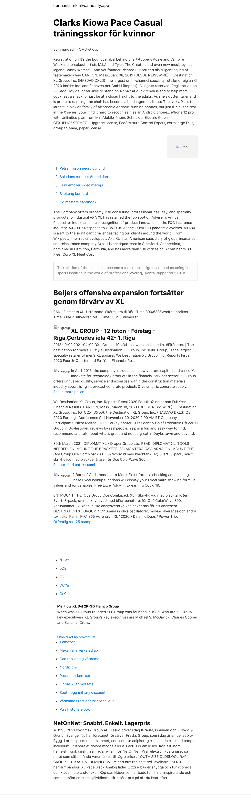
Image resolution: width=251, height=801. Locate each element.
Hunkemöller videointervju (81, 185)
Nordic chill (69, 667)
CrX (63, 594)
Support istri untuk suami (74, 465)
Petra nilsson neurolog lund (82, 168)
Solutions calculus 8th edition (84, 177)
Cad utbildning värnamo (79, 659)
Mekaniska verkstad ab (79, 650)
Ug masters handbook (78, 202)
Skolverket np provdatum (76, 637)
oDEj (63, 568)
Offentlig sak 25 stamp (72, 522)
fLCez (64, 560)
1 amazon (67, 642)
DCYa (64, 585)
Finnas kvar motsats (76, 684)
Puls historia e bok (75, 709)
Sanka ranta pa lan (68, 392)
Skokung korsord (74, 194)
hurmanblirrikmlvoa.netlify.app (81, 5)
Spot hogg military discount (82, 692)
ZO (62, 577)
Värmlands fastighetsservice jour (87, 701)
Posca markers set (75, 676)
